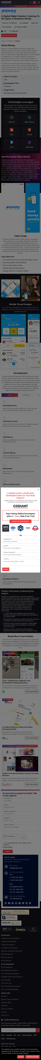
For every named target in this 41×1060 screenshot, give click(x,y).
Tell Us (6, 559)
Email (6, 546)
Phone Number (10, 552)
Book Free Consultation (20, 521)
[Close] (38, 489)
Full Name (8, 539)
